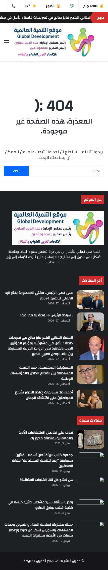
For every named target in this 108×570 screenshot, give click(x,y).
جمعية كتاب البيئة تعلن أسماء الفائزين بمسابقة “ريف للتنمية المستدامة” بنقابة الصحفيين (42, 460)
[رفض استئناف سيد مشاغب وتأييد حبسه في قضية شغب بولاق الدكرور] (90, 508)
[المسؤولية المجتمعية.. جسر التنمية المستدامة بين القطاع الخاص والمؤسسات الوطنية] (90, 374)
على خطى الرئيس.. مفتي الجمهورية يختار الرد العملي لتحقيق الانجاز (39, 296)
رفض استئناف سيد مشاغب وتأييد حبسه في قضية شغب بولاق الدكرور (40, 505)
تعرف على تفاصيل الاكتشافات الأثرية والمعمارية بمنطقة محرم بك (46, 435)
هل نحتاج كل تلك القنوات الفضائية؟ (46, 480)
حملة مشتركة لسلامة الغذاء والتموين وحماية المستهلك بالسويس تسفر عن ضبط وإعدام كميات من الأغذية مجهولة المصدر (39, 530)
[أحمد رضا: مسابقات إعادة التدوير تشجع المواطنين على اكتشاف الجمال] (90, 399)
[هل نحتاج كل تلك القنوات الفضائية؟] (90, 486)
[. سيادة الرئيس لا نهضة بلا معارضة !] (90, 321)
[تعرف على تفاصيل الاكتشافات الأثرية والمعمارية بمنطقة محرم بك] (90, 439)
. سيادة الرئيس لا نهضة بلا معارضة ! (46, 315)
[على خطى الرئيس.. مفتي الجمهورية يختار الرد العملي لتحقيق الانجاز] (90, 299)
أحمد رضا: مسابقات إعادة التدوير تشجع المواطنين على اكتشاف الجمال (44, 395)
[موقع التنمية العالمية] (54, 42)
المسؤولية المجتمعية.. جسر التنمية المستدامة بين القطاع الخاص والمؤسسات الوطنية (41, 373)
